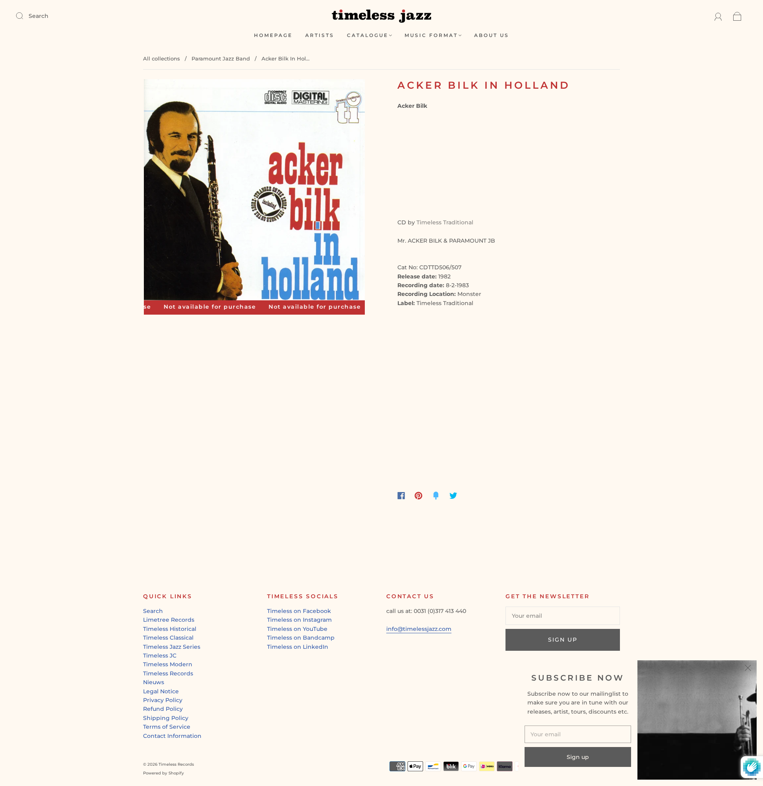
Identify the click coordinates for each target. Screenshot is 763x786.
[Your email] (562, 616)
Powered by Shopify (163, 773)
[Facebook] (401, 495)
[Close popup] (748, 669)
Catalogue (367, 35)
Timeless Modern (167, 664)
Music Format (431, 35)
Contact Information (172, 735)
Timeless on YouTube (297, 628)
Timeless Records (168, 673)
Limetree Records (168, 619)
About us (491, 35)
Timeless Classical (168, 637)
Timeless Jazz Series (171, 646)
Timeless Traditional (444, 222)
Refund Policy (163, 708)
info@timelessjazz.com (418, 628)
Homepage (273, 35)
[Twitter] (453, 495)
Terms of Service (166, 726)
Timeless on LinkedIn (297, 646)
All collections (161, 58)
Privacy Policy (162, 700)
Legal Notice (161, 691)
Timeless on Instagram (299, 619)
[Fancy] (436, 495)
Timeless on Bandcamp (301, 637)
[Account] (718, 16)
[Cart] (737, 16)
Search (38, 15)
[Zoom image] (254, 191)
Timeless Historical (169, 628)
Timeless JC (159, 655)
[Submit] (24, 15)
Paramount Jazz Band (221, 58)
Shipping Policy (165, 718)
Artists (319, 35)
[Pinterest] (418, 495)
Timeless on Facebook (299, 611)
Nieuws (153, 682)
